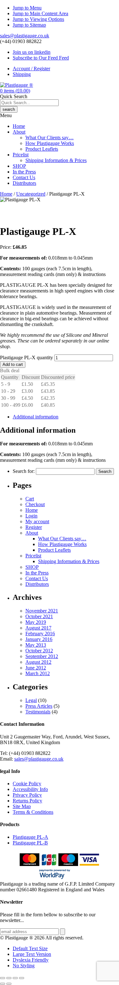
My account (37, 521)
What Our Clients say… (49, 137)
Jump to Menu (27, 7)
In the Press (24, 171)
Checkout (35, 504)
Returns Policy (27, 800)
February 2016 (40, 633)
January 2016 (38, 639)
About (19, 132)
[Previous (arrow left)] (2, 984)
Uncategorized (30, 194)
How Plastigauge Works (49, 143)
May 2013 (35, 645)
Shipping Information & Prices (56, 160)
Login (31, 515)
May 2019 (35, 622)
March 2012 (37, 673)
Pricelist (21, 154)
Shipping (22, 74)
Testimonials (37, 711)
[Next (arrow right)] (8, 984)
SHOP (19, 166)
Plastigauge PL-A (30, 837)
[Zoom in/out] (2, 978)
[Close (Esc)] (21, 978)
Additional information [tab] (35, 416)
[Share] (15, 978)
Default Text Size (30, 948)
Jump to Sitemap (29, 25)
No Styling (24, 965)
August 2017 (38, 628)
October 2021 (39, 616)
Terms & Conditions (33, 812)
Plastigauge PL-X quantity (26, 357)
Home (19, 126)
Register (33, 527)
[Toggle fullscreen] (8, 978)
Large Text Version (32, 954)
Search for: (24, 471)
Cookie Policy (27, 783)
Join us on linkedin (31, 52)
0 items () (15, 90)
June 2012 (35, 667)
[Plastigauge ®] (16, 85)
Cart (29, 498)
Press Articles (38, 706)
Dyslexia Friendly (31, 960)
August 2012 (38, 662)
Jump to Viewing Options (38, 19)
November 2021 (41, 610)
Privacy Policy (27, 795)
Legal (31, 700)
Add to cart (13, 364)
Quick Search (13, 96)
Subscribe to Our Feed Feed (41, 57)
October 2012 (39, 650)
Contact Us (24, 177)
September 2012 (41, 656)
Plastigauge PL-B (30, 842)
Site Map (22, 806)
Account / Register (31, 68)
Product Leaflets (41, 149)
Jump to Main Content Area (40, 13)
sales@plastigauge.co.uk (24, 35)
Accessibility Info (30, 789)
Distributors (24, 183)
